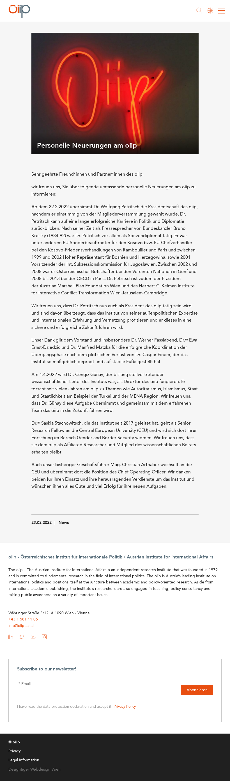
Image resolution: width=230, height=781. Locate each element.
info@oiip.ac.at (21, 626)
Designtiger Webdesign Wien (34, 769)
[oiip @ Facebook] (44, 638)
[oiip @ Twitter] (22, 638)
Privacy (14, 751)
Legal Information (23, 760)
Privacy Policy (125, 707)
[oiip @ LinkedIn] (10, 638)
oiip (20, 11)
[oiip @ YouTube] (33, 638)
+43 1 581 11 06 (23, 619)
